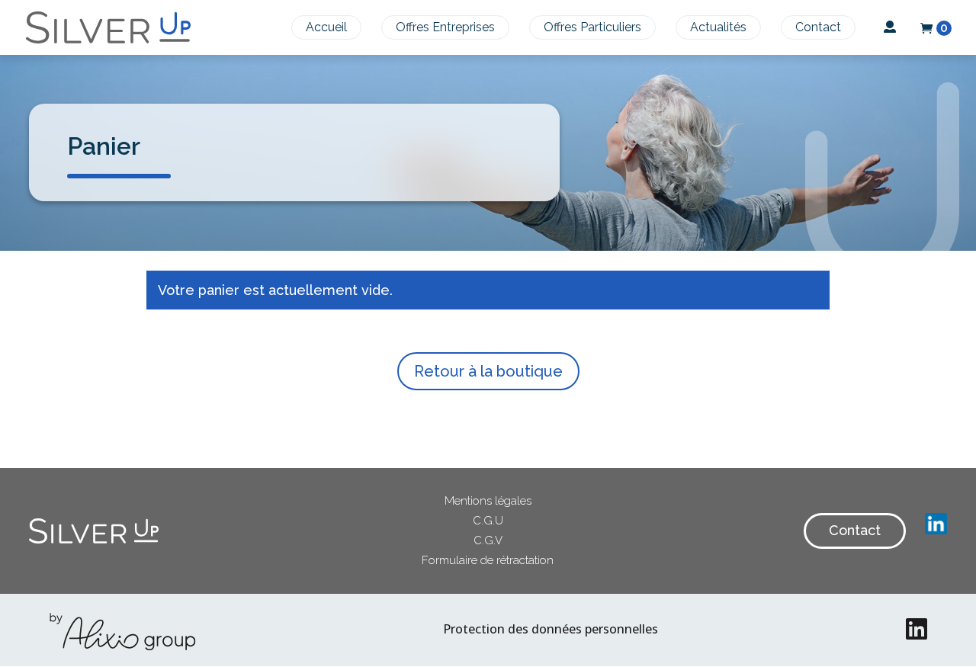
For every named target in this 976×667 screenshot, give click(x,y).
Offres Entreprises (445, 27)
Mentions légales (488, 501)
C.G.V (488, 540)
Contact (818, 27)
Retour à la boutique (488, 371)
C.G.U (488, 521)
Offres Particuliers (592, 27)
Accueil (326, 27)
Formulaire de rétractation (488, 560)
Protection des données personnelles (550, 629)
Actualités (718, 27)
